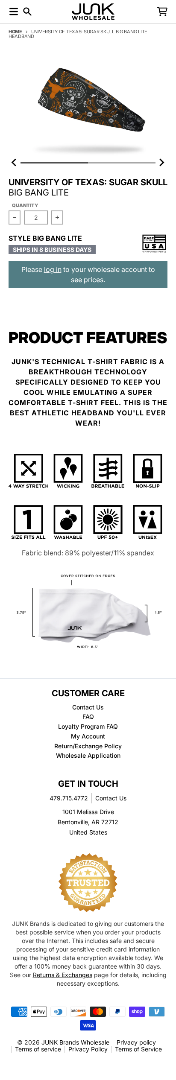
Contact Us (110, 798)
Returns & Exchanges (62, 974)
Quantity (25, 205)
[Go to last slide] (15, 163)
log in (53, 269)
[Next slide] (161, 163)
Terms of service (38, 1049)
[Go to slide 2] (121, 162)
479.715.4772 (69, 798)
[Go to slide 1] (54, 162)
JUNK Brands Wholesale (75, 1042)
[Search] (27, 11)
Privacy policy (136, 1042)
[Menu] (14, 11)
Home (15, 32)
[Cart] (162, 11)
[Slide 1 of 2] (88, 107)
